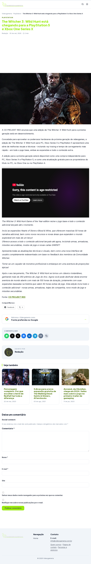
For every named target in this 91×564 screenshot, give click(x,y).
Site (3, 481)
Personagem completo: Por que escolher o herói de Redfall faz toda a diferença (13, 393)
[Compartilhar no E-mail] (40, 336)
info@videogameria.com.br (61, 541)
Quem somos (55, 545)
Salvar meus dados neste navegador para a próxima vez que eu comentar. (32, 495)
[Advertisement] (45, 52)
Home (35, 538)
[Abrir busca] (83, 4)
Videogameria (7, 14)
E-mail (5, 469)
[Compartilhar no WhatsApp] (6, 336)
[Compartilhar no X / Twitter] (18, 336)
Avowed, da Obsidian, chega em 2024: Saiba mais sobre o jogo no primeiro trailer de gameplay (75, 393)
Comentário (8, 428)
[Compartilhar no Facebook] (23, 336)
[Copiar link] (46, 336)
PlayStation (17, 14)
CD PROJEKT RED (16, 297)
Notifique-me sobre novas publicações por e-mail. (22, 503)
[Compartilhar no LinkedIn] (29, 336)
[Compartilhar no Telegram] (35, 336)
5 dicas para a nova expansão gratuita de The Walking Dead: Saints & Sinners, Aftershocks (45, 393)
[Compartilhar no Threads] (12, 336)
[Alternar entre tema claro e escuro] (87, 4)
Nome (5, 457)
